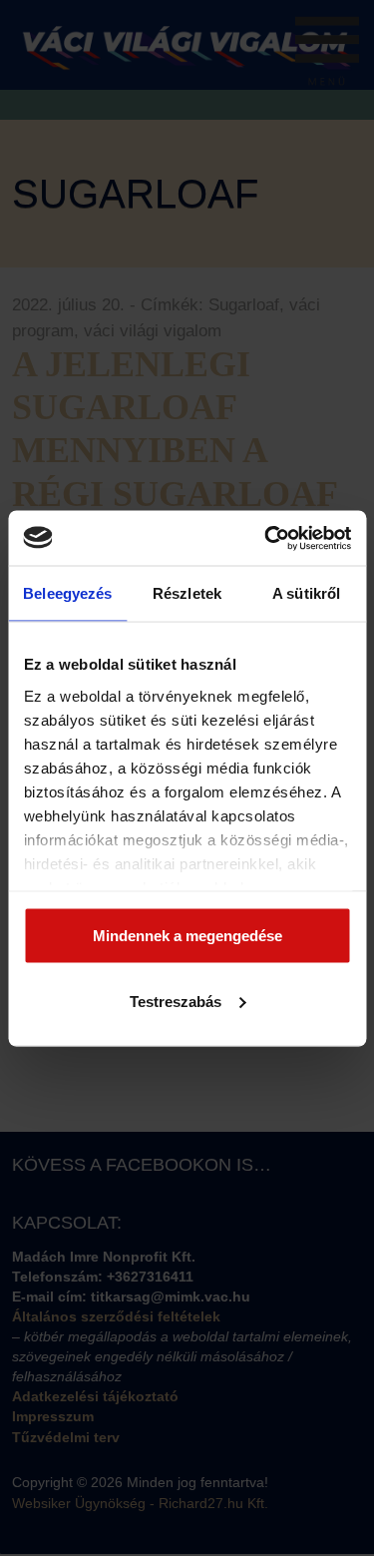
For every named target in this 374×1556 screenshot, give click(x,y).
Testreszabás (175, 1000)
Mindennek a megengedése (187, 935)
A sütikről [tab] (306, 593)
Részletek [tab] (187, 593)
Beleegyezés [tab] (67, 593)
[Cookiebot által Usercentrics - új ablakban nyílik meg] (266, 538)
